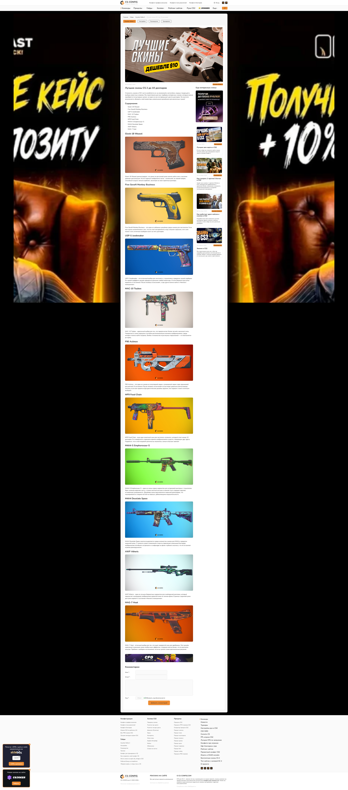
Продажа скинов (152, 722)
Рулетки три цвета (152, 725)
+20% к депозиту (16, 764)
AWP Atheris (132, 127)
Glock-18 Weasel (133, 107)
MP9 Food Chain (133, 119)
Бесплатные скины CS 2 (210, 758)
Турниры (204, 725)
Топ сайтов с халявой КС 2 (211, 761)
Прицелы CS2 (178, 722)
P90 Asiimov (132, 117)
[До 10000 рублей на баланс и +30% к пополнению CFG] (209, 106)
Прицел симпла (178, 730)
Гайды (132, 17)
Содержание (131, 103)
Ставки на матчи (152, 748)
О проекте (205, 764)
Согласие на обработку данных (159, 783)
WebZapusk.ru (192, 786)
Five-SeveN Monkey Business (137, 109)
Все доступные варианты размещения (161, 779)
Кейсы (149, 743)
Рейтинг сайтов (207, 749)
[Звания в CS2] (209, 235)
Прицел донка (178, 741)
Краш (149, 733)
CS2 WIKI (204, 731)
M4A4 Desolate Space (135, 124)
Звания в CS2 (202, 248)
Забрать (16, 783)
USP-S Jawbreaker (134, 112)
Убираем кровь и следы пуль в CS (131, 764)
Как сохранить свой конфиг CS (130, 756)
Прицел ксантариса (180, 735)
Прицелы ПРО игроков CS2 (182, 725)
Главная (125, 17)
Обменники (150, 746)
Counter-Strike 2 (140, 17)
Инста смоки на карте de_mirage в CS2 (132, 759)
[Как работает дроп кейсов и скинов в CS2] (209, 201)
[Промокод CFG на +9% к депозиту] (159, 658)
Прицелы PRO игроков (181, 754)
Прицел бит (177, 748)
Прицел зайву (178, 751)
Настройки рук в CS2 (209, 728)
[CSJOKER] (16, 777)
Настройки (142, 21)
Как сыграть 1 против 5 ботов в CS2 (209, 179)
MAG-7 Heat (132, 129)
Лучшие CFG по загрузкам (211, 740)
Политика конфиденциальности (130, 784)
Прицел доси (178, 743)
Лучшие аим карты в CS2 (207, 147)
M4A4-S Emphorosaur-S (136, 122)
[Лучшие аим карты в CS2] (209, 134)
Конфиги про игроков (209, 743)
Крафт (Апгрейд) (152, 741)
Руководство (154, 21)
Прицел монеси (178, 738)
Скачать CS (205, 734)
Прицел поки (178, 733)
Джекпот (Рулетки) (153, 730)
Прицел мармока (179, 746)
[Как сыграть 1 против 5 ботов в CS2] (209, 165)
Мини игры (150, 738)
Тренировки (166, 21)
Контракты (150, 735)
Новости (204, 722)
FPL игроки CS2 (207, 737)
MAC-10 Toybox (133, 114)
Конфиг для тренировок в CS (129, 753)
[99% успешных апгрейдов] (204, 8)
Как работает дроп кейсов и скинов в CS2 (208, 215)
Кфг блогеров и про (209, 746)
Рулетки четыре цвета (154, 727)
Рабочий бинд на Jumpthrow (129, 761)
